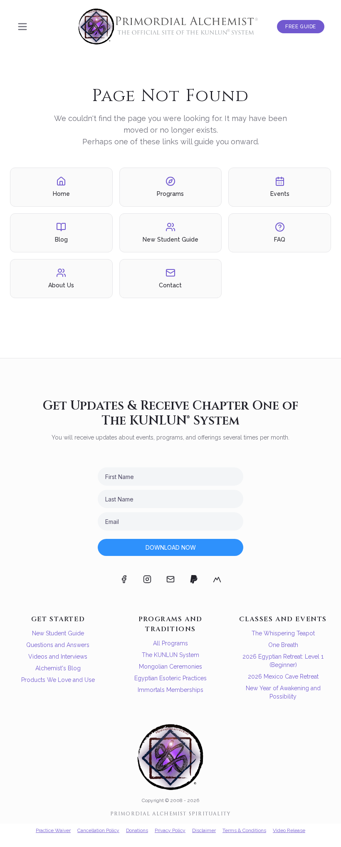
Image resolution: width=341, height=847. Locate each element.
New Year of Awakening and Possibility (283, 692)
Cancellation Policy (98, 830)
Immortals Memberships (170, 689)
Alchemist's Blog (58, 668)
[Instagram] (147, 579)
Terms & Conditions (244, 830)
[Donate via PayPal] (193, 579)
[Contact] (170, 579)
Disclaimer (204, 830)
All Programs (170, 643)
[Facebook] (124, 579)
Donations (137, 830)
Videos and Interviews (57, 656)
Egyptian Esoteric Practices (170, 678)
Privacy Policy (170, 830)
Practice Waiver (53, 830)
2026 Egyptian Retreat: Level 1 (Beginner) (283, 660)
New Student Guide (58, 633)
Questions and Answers (57, 645)
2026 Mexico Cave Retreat (283, 676)
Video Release (289, 830)
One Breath (283, 645)
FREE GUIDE (300, 27)
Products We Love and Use (58, 680)
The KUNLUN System (170, 655)
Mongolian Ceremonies (170, 666)
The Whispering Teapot (283, 633)
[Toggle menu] (22, 26)
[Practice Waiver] (217, 579)
